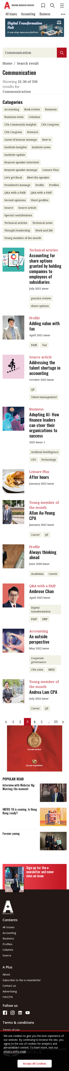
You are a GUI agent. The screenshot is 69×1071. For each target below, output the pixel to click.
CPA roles (37, 669)
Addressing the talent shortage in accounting (44, 367)
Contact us (9, 985)
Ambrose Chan (41, 591)
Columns (8, 949)
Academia (37, 574)
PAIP (34, 619)
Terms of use (11, 1030)
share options (40, 306)
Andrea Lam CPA (43, 691)
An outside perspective (39, 639)
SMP (45, 619)
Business (45, 13)
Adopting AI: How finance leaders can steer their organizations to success (44, 425)
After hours (39, 476)
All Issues (11, 13)
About (6, 974)
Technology (48, 459)
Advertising (10, 991)
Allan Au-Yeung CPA (42, 515)
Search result (28, 63)
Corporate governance (38, 660)
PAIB (34, 345)
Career (35, 534)
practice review (41, 298)
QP (33, 389)
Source (7, 955)
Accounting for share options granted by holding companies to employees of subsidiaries (45, 268)
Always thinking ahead (42, 555)
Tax (44, 345)
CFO (33, 459)
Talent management (44, 397)
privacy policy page (15, 1051)
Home (7, 63)
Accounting (28, 13)
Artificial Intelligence (45, 452)
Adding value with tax (44, 326)
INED (51, 669)
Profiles (8, 944)
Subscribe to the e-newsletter (22, 980)
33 (56, 721)
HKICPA (8, 997)
